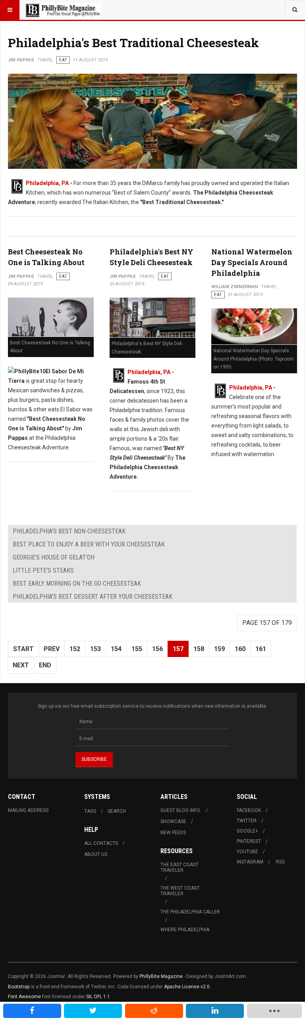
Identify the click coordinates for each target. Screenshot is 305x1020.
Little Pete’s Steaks (43, 570)
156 (157, 649)
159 (219, 649)
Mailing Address (28, 810)
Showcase (173, 821)
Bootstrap (18, 986)
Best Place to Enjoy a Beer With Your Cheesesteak (89, 544)
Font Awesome (24, 996)
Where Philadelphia (184, 929)
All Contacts (101, 843)
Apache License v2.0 (187, 986)
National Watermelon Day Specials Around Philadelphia (251, 262)
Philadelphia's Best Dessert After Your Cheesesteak (92, 596)
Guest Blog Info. (180, 810)
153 (95, 649)
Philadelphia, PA (148, 372)
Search (117, 811)
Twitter (247, 820)
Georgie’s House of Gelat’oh (54, 557)
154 (116, 649)
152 (74, 649)
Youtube (247, 851)
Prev (52, 649)
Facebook (249, 810)
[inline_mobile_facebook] (32, 1011)
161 (260, 649)
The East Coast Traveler (179, 867)
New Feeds (173, 832)
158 (198, 649)
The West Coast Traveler (180, 890)
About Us (95, 854)
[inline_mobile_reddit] (154, 1011)
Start (23, 649)
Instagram (250, 862)
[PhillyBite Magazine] (63, 10)
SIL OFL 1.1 (98, 996)
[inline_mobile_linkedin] (215, 1011)
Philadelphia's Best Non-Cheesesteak (69, 531)
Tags (90, 811)
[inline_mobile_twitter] (93, 1011)
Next (21, 665)
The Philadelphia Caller (190, 912)
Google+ (247, 831)
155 (136, 649)
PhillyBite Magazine (161, 976)
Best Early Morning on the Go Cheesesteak (77, 583)
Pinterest (249, 841)
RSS (280, 862)
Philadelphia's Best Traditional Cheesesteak (133, 42)
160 (240, 649)
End (45, 665)
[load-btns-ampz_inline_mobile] (274, 1011)
